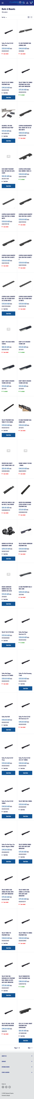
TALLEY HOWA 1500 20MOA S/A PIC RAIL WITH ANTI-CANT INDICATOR (24, 893)
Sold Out (8, 97)
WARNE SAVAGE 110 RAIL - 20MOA (25, 464)
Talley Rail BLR (6, 717)
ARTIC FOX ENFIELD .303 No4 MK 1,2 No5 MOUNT (8, 503)
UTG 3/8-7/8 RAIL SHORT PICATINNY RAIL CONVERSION (25, 1025)
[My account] (27, 3)
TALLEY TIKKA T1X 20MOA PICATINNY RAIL (25, 934)
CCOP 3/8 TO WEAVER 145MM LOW (24, 343)
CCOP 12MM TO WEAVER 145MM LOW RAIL (8, 382)
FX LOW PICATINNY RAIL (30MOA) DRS (25, 44)
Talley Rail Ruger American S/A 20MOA (7, 674)
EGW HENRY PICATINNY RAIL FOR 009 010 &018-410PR (8, 171)
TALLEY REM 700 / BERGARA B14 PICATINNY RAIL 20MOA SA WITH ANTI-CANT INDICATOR (8, 979)
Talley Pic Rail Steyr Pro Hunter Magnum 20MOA (8, 845)
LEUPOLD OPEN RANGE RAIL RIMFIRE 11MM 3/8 (25, 170)
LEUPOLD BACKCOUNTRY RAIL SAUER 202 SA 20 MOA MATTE (25, 128)
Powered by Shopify (6, 1095)
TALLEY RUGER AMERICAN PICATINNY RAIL (25, 544)
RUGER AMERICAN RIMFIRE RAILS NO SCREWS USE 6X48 (7, 589)
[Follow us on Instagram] (6, 1087)
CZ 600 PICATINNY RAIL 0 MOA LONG (25, 588)
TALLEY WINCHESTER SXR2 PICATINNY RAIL (24, 977)
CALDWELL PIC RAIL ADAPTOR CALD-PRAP (7, 127)
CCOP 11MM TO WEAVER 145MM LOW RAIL (25, 382)
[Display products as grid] (28, 17)
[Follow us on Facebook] (3, 1087)
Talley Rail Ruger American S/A (23, 633)
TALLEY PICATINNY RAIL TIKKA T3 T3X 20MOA (8, 421)
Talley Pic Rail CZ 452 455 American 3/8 (24, 718)
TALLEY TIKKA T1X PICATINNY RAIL (6, 934)
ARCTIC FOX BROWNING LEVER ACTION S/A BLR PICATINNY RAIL (25, 504)
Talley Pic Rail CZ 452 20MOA (7, 802)
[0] (31, 3)
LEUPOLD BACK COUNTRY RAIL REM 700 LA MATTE (25, 215)
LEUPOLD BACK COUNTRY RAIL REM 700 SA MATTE (8, 256)
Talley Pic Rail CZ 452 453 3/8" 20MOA (24, 759)
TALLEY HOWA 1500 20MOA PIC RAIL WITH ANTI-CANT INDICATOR (7, 892)
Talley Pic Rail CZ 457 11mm (7, 759)
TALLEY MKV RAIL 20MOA (25, 801)
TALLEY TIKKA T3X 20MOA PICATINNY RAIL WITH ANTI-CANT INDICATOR (25, 84)
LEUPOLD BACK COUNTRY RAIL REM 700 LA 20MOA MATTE (8, 216)
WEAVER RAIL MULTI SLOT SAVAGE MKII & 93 (8, 464)
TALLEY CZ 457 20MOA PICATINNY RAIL (7, 83)
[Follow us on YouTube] (9, 1087)
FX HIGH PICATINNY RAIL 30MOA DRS (25, 421)
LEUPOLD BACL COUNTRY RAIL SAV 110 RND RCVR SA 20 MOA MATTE (8, 298)
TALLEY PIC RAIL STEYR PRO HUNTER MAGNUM (8, 1024)
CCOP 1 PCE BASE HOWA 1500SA (8, 343)
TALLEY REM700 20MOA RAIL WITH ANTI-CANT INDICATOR (25, 846)
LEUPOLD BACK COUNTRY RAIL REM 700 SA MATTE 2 (25, 257)
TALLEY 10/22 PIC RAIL (8, 632)
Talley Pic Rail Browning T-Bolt (25, 674)
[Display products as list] (31, 17)
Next (29, 1048)
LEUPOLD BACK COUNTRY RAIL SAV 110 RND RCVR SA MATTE (25, 298)
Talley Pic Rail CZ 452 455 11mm (7, 44)
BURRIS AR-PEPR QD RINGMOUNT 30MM (7, 544)
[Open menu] (2, 3)
